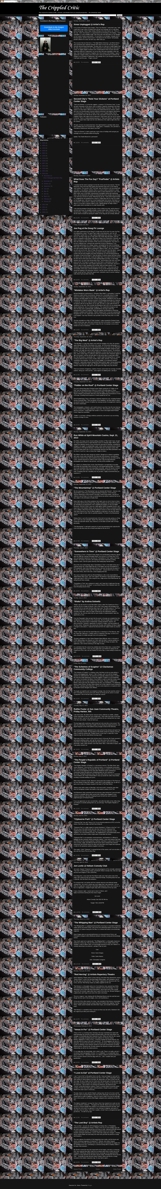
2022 (44, 150)
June (45, 188)
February (47, 199)
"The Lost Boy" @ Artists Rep (88, 1123)
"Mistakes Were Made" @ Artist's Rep (92, 290)
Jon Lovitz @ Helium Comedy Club (90, 866)
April (45, 193)
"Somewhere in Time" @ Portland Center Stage (96, 551)
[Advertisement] (97, 78)
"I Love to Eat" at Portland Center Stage (93, 1073)
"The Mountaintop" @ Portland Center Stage (95, 488)
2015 (44, 168)
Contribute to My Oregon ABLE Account (54, 28)
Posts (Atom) (101, 1174)
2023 (44, 148)
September (47, 186)
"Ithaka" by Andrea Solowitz (87, 601)
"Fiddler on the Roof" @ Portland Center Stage (96, 385)
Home (98, 1169)
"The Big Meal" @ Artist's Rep (88, 340)
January (46, 201)
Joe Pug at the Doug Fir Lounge (89, 228)
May (45, 191)
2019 (44, 158)
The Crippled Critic (59, 8)
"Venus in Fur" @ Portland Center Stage (93, 1029)
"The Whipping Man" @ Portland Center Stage (96, 922)
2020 (44, 155)
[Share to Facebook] (98, 62)
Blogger (90, 1185)
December (47, 175)
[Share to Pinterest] (100, 62)
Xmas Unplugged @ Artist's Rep (89, 24)
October (46, 183)
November (47, 181)
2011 (43, 207)
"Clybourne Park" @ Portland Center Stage (94, 819)
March (46, 196)
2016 (44, 166)
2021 (44, 153)
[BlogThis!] (94, 62)
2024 (44, 145)
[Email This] (93, 62)
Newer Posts (78, 1169)
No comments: (85, 62)
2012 (44, 204)
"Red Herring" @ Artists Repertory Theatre (94, 974)
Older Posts (117, 1169)
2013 (44, 173)
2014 (44, 171)
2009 (44, 212)
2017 (44, 163)
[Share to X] (96, 62)
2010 (44, 209)
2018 (44, 160)
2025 (44, 143)
